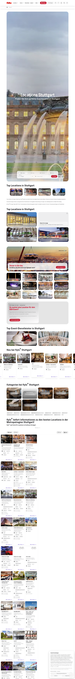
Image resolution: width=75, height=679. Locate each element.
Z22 (32, 363)
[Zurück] (2, 360)
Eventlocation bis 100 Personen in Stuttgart (13, 414)
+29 (63, 415)
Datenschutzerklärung (53, 671)
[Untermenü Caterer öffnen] (23, 3)
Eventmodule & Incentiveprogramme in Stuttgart (27, 414)
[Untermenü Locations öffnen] (17, 3)
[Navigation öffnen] (67, 3)
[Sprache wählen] (64, 3)
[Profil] (61, 3)
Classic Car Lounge (5, 556)
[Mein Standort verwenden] (32, 176)
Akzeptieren (67, 675)
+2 (7, 589)
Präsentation (17, 478)
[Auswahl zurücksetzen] (30, 176)
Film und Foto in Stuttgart (39, 414)
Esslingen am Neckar (6, 651)
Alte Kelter (4, 471)
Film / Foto (8, 451)
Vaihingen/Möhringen (18, 653)
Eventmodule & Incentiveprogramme (32, 451)
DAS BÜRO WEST (17, 611)
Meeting (17, 561)
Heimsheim (17, 508)
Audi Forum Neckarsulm (6, 499)
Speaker (31, 2)
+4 (32, 453)
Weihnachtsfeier (30, 588)
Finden (55, 176)
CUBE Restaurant (29, 581)
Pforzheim (5, 591)
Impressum (58, 671)
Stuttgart (7, 369)
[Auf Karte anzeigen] (8, 436)
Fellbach (5, 480)
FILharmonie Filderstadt (30, 671)
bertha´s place (4, 527)
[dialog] (61, 664)
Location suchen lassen (15, 320)
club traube (28, 556)
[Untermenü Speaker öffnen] (34, 3)
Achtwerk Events (29, 444)
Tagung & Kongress (18, 563)
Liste (17, 432)
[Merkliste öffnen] (58, 3)
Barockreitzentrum (17, 499)
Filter (60, 432)
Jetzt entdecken (60, 267)
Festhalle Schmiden (17, 671)
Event (4, 451)
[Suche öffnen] (55, 3)
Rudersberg (29, 455)
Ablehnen (55, 675)
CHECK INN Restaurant (18, 527)
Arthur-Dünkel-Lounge (30, 471)
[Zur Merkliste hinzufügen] (35, 189)
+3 (8, 478)
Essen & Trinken (30, 529)
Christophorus (29, 527)
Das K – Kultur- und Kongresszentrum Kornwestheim (29, 613)
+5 (33, 649)
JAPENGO (62, 364)
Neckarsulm (5, 510)
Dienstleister (27, 2)
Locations (15, 2)
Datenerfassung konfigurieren (62, 673)
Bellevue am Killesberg (8, 364)
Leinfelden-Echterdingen (7, 538)
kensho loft (20, 364)
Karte (66, 432)
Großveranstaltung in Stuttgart (48, 414)
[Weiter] (72, 360)
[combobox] (43, 176)
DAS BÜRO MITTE (5, 611)
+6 (21, 534)
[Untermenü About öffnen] (38, 3)
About (37, 2)
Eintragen (51, 2)
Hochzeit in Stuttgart (57, 414)
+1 (21, 478)
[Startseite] (7, 7)
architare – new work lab (51, 364)
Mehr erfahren (11, 376)
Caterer (21, 2)
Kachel (10, 432)
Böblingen (29, 482)
